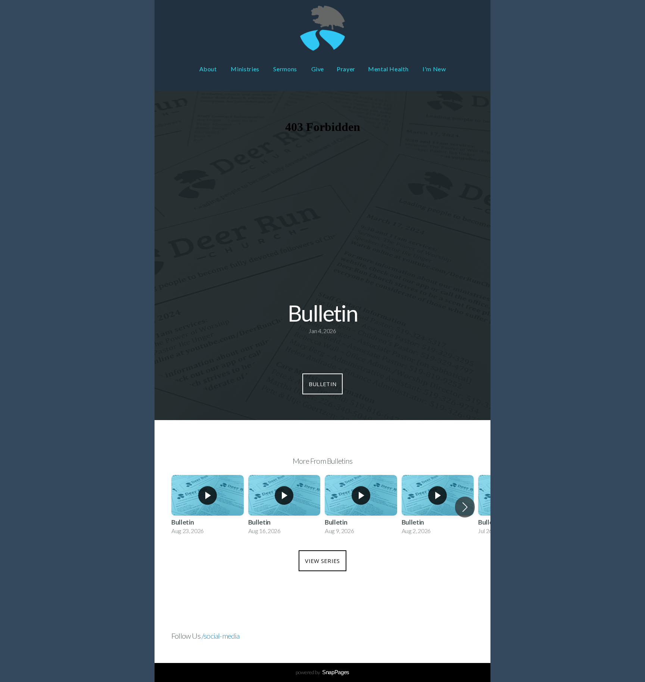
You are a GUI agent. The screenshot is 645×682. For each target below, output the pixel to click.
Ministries (246, 68)
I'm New (434, 68)
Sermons (285, 68)
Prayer (346, 68)
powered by (322, 672)
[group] (207, 507)
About (208, 68)
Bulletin (322, 384)
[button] (465, 507)
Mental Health (389, 68)
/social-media (221, 635)
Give (317, 68)
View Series (322, 560)
